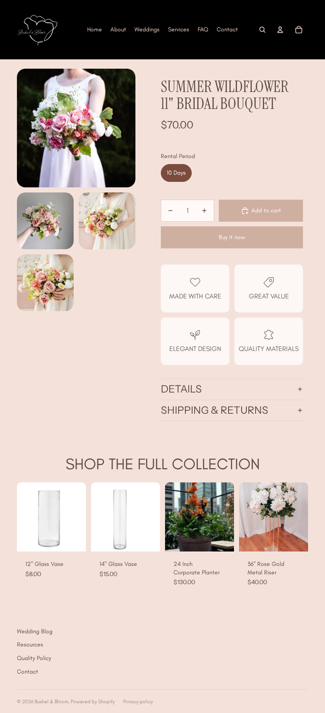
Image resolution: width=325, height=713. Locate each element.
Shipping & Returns (214, 410)
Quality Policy (34, 658)
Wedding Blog (34, 631)
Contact (27, 671)
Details (181, 389)
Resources (30, 644)
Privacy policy (138, 702)
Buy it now (232, 237)
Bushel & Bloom (51, 702)
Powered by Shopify (93, 702)
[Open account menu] (280, 29)
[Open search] (262, 29)
